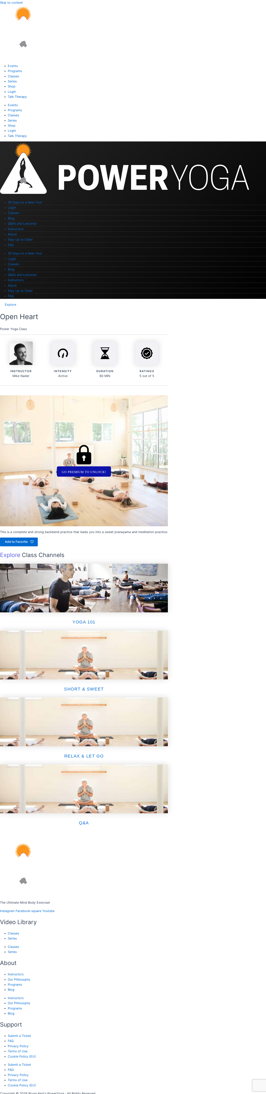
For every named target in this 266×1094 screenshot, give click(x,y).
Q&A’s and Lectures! (22, 223)
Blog (11, 218)
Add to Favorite (16, 542)
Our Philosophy (19, 979)
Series (12, 81)
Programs (15, 71)
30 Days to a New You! (25, 202)
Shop (11, 86)
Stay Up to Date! (20, 239)
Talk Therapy (17, 97)
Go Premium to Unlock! (84, 471)
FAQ (11, 245)
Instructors (16, 229)
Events (13, 66)
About (12, 234)
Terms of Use (17, 1051)
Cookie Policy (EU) (22, 1056)
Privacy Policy (18, 1046)
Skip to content (11, 2)
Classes (13, 76)
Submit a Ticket (19, 1036)
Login (12, 92)
